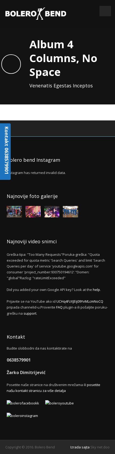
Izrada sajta (80, 447)
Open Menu (105, 11)
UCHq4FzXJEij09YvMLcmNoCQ (79, 301)
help (96, 289)
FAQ (59, 307)
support (30, 313)
